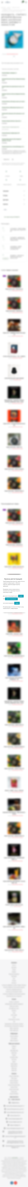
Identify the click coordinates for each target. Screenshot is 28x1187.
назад (17, 603)
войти (20, 596)
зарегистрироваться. (11, 598)
